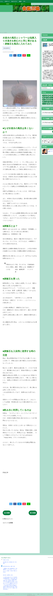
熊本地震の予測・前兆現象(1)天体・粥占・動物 (10, 563)
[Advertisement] (20, 67)
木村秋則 (48, 103)
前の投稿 (33, 513)
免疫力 (44, 97)
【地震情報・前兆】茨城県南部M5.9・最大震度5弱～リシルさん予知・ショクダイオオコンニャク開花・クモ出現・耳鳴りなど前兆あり (10, 570)
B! (19, 55)
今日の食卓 (45, 95)
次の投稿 (7, 513)
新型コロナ (45, 101)
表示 (8, 48)
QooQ (33, 595)
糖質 (47, 99)
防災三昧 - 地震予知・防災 (8, 575)
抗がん (44, 99)
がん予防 (47, 97)
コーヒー (44, 103)
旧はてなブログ (14, 1)
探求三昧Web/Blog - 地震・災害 (9, 566)
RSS (24, 1)
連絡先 (20, 1)
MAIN (7, 4)
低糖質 (51, 95)
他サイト (23, 4)
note (48, 101)
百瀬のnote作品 (6, 559)
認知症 (50, 99)
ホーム (2, 1)
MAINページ (7, 1)
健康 (48, 95)
